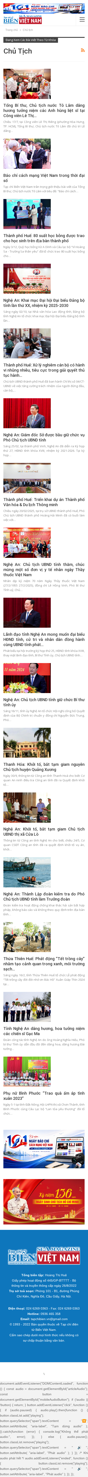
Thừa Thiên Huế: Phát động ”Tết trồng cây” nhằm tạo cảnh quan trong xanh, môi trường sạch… (44, 963)
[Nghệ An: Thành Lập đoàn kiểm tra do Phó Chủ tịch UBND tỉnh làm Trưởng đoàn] (27, 872)
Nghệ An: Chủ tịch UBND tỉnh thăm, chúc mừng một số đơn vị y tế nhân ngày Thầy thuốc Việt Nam (44, 569)
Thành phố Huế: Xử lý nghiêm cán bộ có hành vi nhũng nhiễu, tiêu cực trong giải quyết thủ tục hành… (44, 370)
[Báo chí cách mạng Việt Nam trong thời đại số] (27, 154)
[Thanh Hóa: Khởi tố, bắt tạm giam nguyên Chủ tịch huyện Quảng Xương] (27, 743)
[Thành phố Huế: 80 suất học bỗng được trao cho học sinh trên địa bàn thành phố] (27, 214)
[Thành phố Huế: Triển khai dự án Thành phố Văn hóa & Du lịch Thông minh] (27, 478)
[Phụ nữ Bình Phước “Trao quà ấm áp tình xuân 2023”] (27, 1072)
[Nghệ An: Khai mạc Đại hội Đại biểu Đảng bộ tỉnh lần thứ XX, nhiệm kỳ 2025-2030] (27, 279)
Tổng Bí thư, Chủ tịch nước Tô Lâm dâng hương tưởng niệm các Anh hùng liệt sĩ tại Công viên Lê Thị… (44, 110)
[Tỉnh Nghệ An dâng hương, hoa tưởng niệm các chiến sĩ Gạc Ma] (27, 1007)
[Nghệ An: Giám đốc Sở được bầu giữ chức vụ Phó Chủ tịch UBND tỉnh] (27, 413)
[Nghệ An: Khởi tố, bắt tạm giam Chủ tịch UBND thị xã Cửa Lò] (27, 807)
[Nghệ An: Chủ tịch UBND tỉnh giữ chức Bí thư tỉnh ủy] (27, 678)
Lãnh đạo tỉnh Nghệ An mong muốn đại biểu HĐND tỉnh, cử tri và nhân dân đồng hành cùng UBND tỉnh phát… (44, 639)
